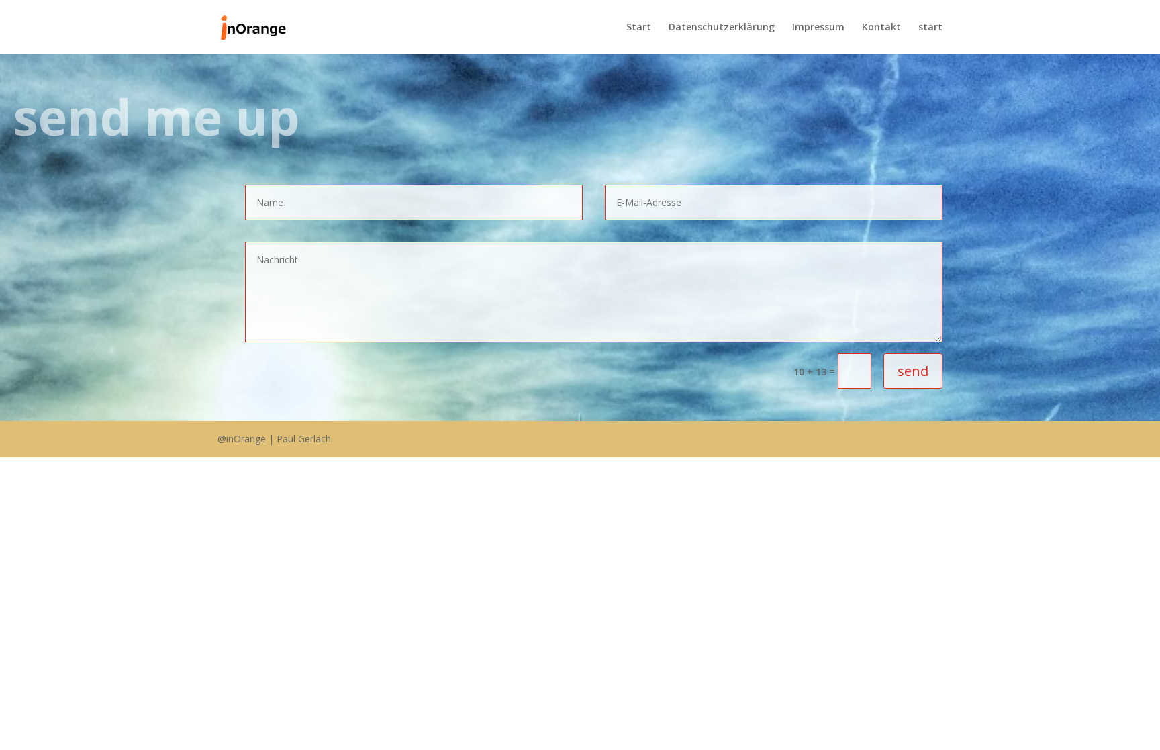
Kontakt (881, 27)
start (930, 27)
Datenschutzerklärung (722, 27)
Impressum (818, 27)
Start (638, 27)
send (913, 371)
